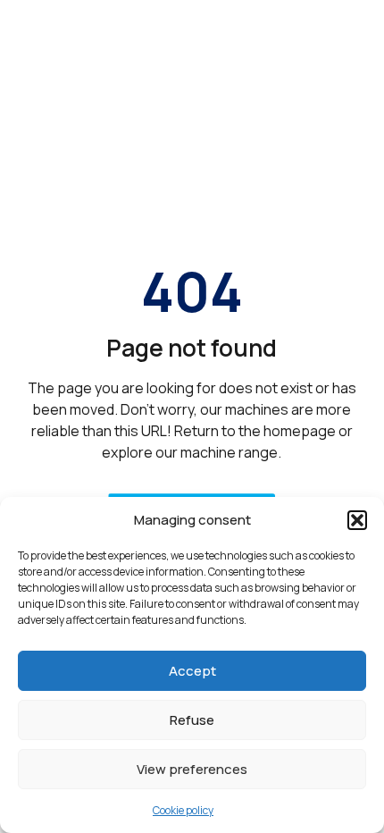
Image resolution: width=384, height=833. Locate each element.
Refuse (192, 720)
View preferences (192, 769)
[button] (357, 520)
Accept (192, 670)
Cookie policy (183, 810)
